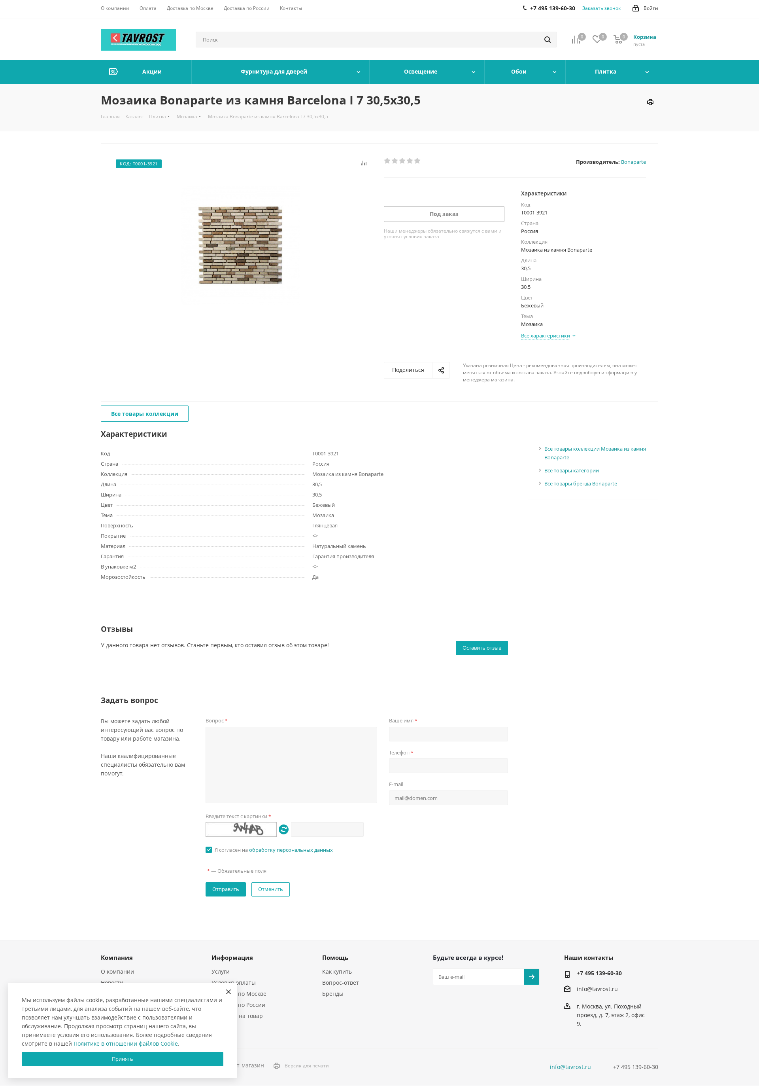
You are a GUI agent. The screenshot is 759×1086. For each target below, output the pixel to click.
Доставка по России (238, 1004)
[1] (387, 161)
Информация (232, 957)
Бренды (333, 993)
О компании (117, 971)
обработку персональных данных (291, 849)
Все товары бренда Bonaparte (580, 483)
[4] (410, 161)
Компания (117, 957)
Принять (122, 1058)
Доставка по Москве (238, 993)
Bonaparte (633, 161)
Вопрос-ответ (340, 982)
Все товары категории (571, 470)
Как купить (337, 971)
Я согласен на (274, 849)
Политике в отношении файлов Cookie (126, 1043)
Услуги (220, 971)
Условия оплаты (233, 982)
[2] (395, 161)
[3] (402, 161)
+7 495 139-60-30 (599, 973)
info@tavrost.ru (597, 989)
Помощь (335, 957)
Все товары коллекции (144, 413)
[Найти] (547, 39)
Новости (112, 982)
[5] (417, 161)
